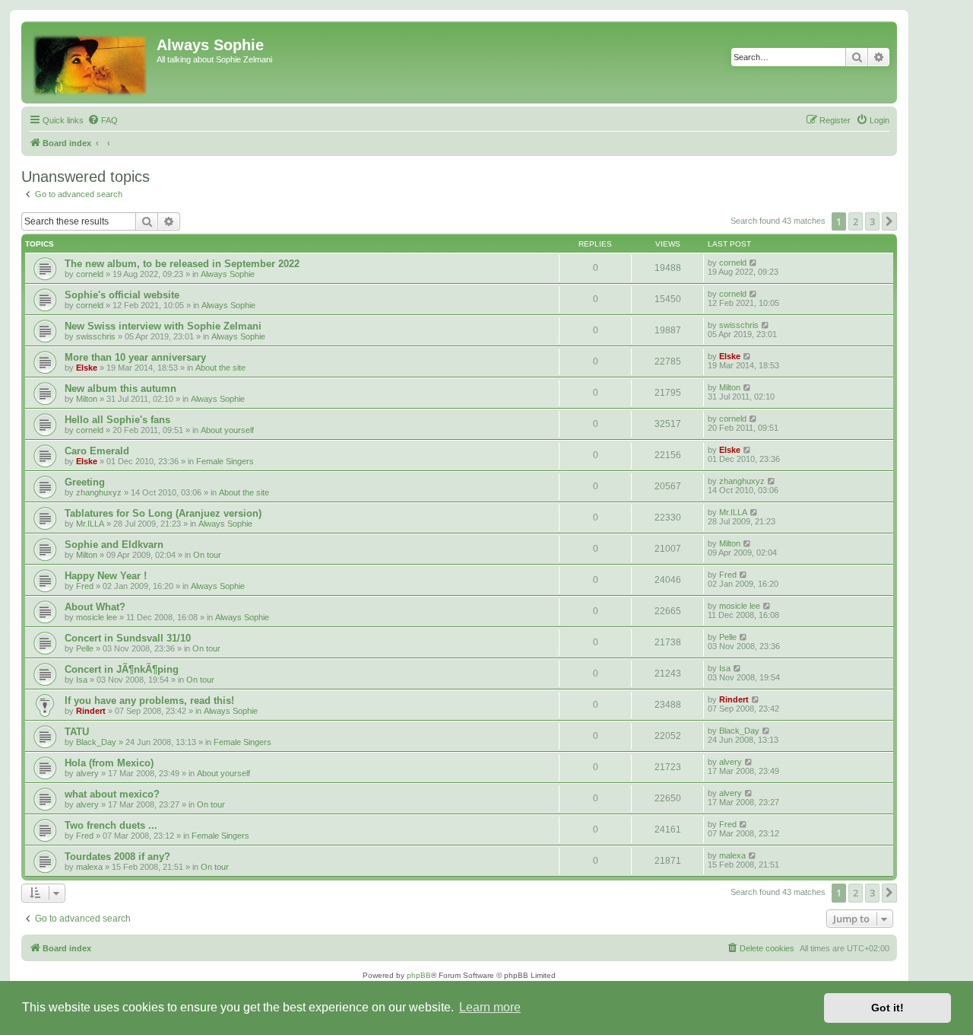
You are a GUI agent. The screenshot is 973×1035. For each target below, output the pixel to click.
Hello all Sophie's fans (117, 419)
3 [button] (872, 221)
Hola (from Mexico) (109, 763)
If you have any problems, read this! (149, 700)
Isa (81, 679)
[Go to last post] (754, 262)
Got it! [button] (887, 1008)
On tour (207, 554)
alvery (87, 773)
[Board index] (91, 62)
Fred (84, 586)
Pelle (84, 648)
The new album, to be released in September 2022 (182, 263)
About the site (220, 367)
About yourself (227, 430)
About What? (95, 607)
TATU (77, 731)
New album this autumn (120, 388)
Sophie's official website (122, 295)
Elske (86, 367)
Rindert (91, 710)
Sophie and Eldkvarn (114, 544)
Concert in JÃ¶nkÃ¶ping (122, 669)
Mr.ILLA (90, 523)
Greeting (85, 482)
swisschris (96, 336)
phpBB (419, 975)
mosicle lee (96, 617)
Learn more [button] (490, 1007)
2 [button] (855, 221)
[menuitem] (102, 120)
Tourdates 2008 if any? (117, 856)
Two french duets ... (111, 825)
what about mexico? (112, 794)
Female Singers (225, 461)
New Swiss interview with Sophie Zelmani (163, 326)
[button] (889, 221)
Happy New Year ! (106, 575)
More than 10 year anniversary (135, 357)
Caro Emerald (97, 451)
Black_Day (96, 742)
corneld (89, 274)
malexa (89, 866)
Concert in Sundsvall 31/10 (128, 638)
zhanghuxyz (99, 492)
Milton (86, 398)
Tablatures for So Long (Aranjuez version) (163, 513)
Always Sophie (228, 274)
